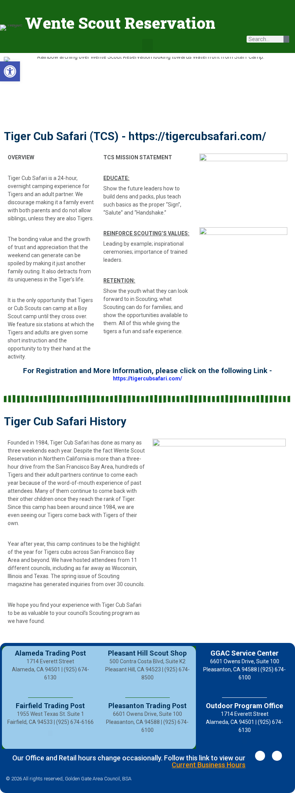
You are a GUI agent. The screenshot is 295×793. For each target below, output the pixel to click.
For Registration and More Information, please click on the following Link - (147, 370)
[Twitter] (277, 756)
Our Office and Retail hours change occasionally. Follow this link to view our (128, 761)
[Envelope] (279, 26)
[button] (147, 45)
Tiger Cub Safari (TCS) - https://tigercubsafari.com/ (135, 136)
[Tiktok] (258, 26)
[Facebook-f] (260, 756)
